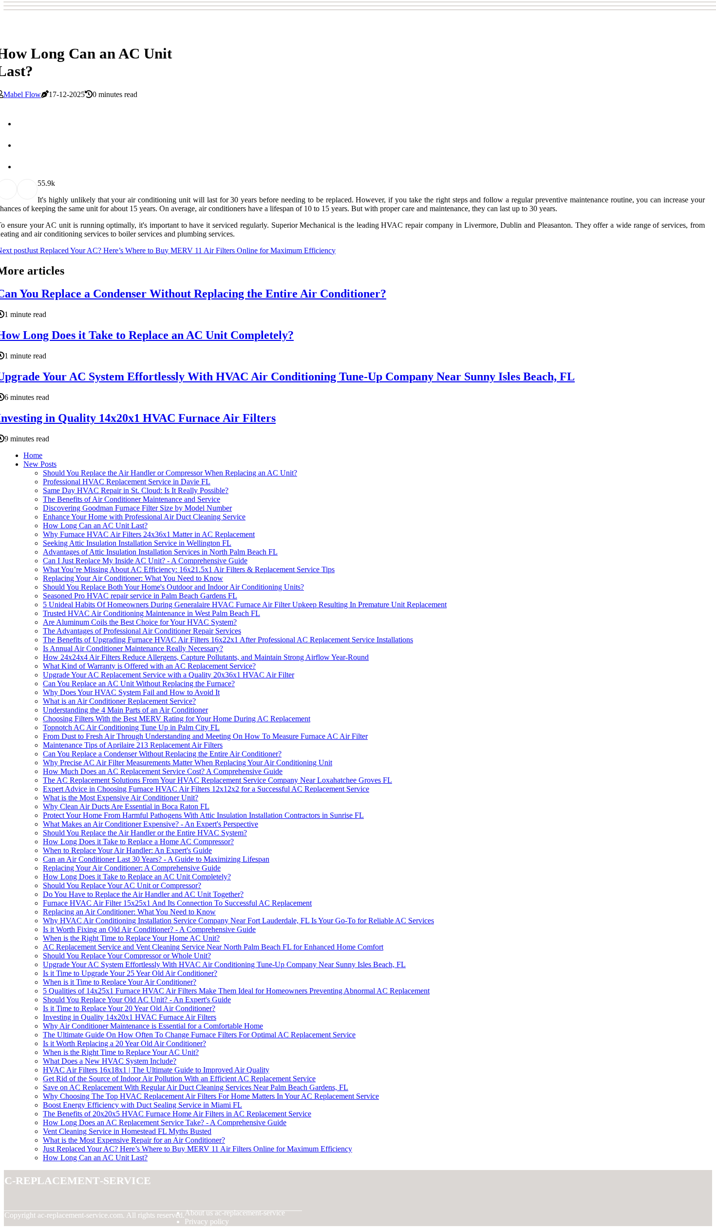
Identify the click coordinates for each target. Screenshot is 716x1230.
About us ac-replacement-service (235, 1213)
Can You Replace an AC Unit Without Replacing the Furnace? (139, 683)
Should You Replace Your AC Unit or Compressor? (122, 885)
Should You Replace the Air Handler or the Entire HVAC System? (145, 833)
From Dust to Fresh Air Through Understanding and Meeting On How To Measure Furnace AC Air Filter (205, 736)
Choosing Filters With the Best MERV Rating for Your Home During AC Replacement (176, 718)
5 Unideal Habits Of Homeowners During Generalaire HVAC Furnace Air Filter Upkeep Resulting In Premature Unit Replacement (245, 604)
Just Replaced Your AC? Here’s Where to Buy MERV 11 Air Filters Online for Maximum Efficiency (197, 1149)
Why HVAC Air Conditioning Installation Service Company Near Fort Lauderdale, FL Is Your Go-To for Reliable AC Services (238, 920)
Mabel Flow (22, 94)
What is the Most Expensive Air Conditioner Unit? (120, 798)
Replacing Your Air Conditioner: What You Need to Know (133, 578)
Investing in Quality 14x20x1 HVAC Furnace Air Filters (129, 1017)
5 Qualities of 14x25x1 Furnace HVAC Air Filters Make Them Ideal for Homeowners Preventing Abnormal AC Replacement (236, 991)
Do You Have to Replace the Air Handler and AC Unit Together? (143, 894)
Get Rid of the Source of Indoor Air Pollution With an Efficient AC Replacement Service (179, 1078)
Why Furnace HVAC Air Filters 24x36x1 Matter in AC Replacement (149, 534)
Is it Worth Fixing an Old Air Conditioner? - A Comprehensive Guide (149, 929)
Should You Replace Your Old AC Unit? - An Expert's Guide (137, 999)
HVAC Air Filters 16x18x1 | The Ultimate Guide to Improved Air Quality (156, 1070)
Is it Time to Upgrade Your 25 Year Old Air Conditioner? (130, 973)
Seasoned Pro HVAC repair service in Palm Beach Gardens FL (140, 596)
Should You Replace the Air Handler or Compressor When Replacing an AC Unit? (170, 473)
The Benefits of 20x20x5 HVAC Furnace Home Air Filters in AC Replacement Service (177, 1114)
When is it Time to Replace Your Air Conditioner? (119, 982)
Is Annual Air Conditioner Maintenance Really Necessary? (133, 648)
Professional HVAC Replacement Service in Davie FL (126, 481)
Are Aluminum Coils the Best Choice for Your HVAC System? (140, 622)
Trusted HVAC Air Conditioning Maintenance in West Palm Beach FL (151, 613)
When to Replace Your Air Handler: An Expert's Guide (127, 850)
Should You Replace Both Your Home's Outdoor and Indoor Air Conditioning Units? (173, 587)
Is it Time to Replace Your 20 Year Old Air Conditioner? (129, 1008)
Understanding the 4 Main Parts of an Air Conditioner (125, 710)
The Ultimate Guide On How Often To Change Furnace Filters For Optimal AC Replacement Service (199, 1035)
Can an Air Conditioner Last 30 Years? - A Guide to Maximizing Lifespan (156, 859)
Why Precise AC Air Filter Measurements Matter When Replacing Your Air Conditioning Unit (187, 762)
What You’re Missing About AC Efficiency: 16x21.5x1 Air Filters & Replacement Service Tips (189, 569)
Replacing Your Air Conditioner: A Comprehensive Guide (132, 868)
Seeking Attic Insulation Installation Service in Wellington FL (137, 543)
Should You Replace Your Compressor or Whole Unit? (127, 956)
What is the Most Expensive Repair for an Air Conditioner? (134, 1140)
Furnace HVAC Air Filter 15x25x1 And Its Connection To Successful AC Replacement (177, 903)
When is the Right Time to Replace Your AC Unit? (121, 1052)
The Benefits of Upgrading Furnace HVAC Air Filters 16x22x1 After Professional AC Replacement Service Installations (228, 639)
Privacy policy (207, 1221)
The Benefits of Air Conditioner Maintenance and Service (131, 499)
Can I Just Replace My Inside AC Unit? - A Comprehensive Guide (145, 560)
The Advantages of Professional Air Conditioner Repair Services (142, 631)
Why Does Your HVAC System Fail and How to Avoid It (131, 692)
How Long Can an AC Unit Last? (95, 525)
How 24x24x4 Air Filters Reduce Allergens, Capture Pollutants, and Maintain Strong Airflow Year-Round (206, 657)
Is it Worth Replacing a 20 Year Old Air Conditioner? (124, 1043)
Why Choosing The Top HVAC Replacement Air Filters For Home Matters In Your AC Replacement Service (211, 1096)
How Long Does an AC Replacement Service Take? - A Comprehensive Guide (164, 1122)
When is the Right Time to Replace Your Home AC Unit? (131, 938)
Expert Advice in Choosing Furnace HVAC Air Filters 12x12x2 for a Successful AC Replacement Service (206, 789)
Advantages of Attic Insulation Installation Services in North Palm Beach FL (160, 552)
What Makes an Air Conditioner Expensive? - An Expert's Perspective (150, 824)
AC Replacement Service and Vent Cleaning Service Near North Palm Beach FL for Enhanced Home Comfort (213, 947)
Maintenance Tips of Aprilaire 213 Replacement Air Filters (133, 745)
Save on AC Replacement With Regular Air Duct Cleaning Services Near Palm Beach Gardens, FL (195, 1087)
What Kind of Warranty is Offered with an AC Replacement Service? (149, 666)
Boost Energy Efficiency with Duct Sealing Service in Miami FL (142, 1105)
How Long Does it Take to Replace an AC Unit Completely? (137, 877)
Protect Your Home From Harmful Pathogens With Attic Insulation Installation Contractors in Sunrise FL (203, 815)
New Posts (40, 464)
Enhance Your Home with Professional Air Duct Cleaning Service (144, 517)
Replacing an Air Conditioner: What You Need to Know (129, 912)
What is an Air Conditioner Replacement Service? (119, 701)
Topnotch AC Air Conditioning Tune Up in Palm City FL (131, 727)
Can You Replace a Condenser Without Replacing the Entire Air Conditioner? (162, 754)
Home (32, 455)
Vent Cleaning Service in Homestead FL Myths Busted (127, 1131)
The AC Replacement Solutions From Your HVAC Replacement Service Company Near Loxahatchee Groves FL (217, 780)
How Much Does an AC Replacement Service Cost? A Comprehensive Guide (163, 771)
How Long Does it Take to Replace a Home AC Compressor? (138, 841)
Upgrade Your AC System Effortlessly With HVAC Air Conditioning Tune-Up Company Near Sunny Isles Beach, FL (224, 964)
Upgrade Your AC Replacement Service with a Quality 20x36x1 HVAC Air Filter (168, 675)
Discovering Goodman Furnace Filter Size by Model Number (137, 508)
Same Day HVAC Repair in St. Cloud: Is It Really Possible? (135, 490)
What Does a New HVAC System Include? (109, 1061)
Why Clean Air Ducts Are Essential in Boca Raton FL (126, 806)
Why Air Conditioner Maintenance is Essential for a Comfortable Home (153, 1026)
